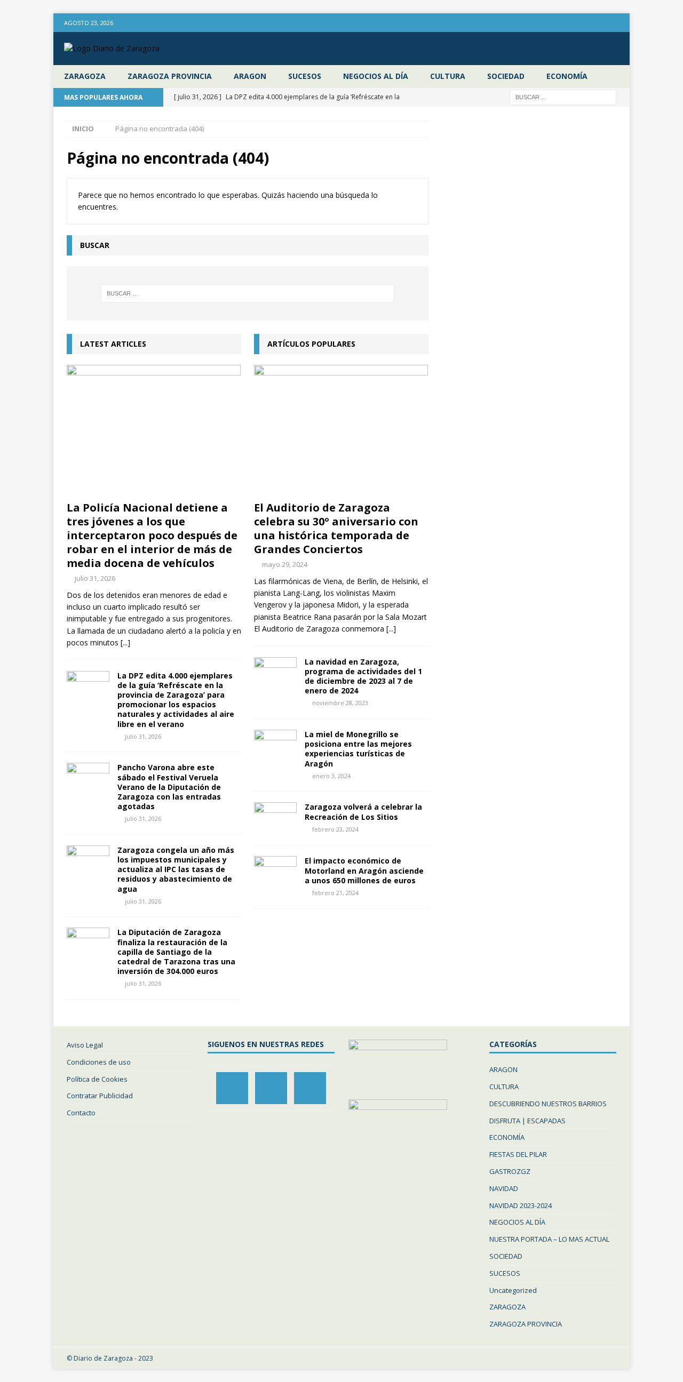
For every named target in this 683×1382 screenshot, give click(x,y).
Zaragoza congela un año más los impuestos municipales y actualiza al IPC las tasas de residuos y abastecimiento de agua (175, 869)
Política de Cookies (97, 1079)
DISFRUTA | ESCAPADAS (527, 1120)
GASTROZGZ (509, 1171)
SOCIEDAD (506, 76)
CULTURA (447, 76)
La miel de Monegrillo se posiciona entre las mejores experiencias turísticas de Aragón (358, 749)
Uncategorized (513, 1290)
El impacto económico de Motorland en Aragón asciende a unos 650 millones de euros (364, 870)
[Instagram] (599, 22)
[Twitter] (620, 22)
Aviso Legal (85, 1045)
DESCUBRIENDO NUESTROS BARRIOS (548, 1103)
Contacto (81, 1112)
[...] (125, 642)
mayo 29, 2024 (284, 564)
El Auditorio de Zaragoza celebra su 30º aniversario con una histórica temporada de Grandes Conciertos (336, 528)
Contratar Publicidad (100, 1095)
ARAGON (250, 76)
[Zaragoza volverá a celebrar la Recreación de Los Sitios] (275, 818)
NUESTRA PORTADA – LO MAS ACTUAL (549, 1239)
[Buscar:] (563, 96)
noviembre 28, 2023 (340, 703)
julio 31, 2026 (95, 578)
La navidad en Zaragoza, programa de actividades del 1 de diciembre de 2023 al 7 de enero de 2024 (363, 676)
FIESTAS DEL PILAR (518, 1154)
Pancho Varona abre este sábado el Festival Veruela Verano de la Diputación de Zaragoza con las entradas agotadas (169, 786)
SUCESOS (304, 76)
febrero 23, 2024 (335, 829)
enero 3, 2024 (331, 776)
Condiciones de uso (99, 1062)
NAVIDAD (503, 1188)
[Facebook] (578, 22)
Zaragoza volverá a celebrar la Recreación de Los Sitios (363, 811)
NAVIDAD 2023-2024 (520, 1205)
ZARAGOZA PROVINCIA (170, 76)
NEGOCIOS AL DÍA (375, 76)
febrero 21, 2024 (335, 893)
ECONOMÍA (566, 76)
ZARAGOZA (85, 76)
